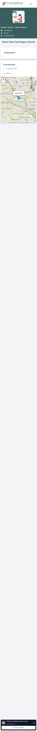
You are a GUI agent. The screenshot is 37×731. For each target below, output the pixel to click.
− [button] (3, 82)
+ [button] (3, 79)
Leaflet (9, 122)
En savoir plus (10, 724)
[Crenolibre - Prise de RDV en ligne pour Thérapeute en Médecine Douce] (12, 4)
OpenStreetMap (21, 122)
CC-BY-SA (33, 122)
